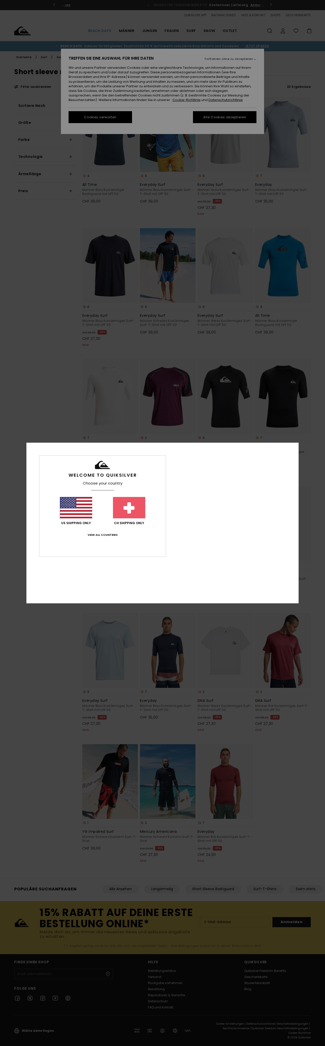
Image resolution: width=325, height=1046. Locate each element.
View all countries (103, 535)
